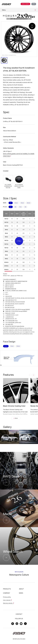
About (21, 589)
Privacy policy (7, 597)
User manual (7, 600)
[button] (33, 375)
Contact (19, 614)
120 (25, 206)
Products (7, 589)
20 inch (28, 202)
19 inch (22, 202)
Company (6, 593)
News (21, 593)
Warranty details (8, 603)
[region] (19, 241)
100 (15, 206)
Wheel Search (25, 3)
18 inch (16, 202)
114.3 (20, 206)
